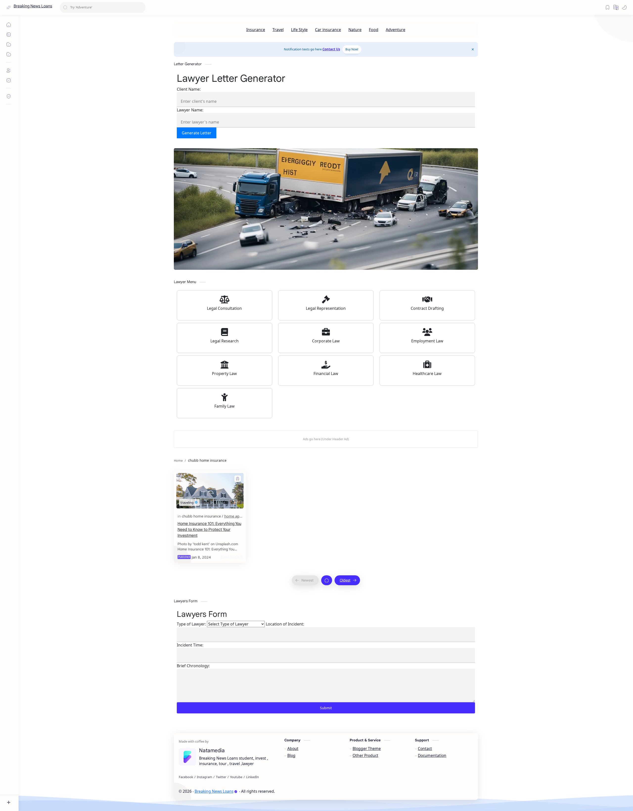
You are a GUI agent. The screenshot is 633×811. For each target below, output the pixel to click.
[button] (624, 7)
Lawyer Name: (190, 110)
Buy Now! (351, 49)
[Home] (326, 580)
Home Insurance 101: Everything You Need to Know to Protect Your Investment (209, 529)
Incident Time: (190, 645)
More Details (90, 791)
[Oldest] (347, 580)
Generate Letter (196, 133)
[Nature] (355, 30)
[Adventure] (395, 30)
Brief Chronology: (193, 665)
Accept (44, 791)
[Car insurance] (328, 30)
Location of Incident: (285, 624)
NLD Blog (309, 791)
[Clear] (140, 7)
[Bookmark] (607, 7)
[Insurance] (255, 30)
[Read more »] (231, 556)
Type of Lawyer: (191, 624)
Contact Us (331, 49)
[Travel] (278, 30)
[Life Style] (299, 30)
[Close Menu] (472, 49)
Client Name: (189, 89)
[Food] (373, 30)
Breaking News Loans (33, 6)
